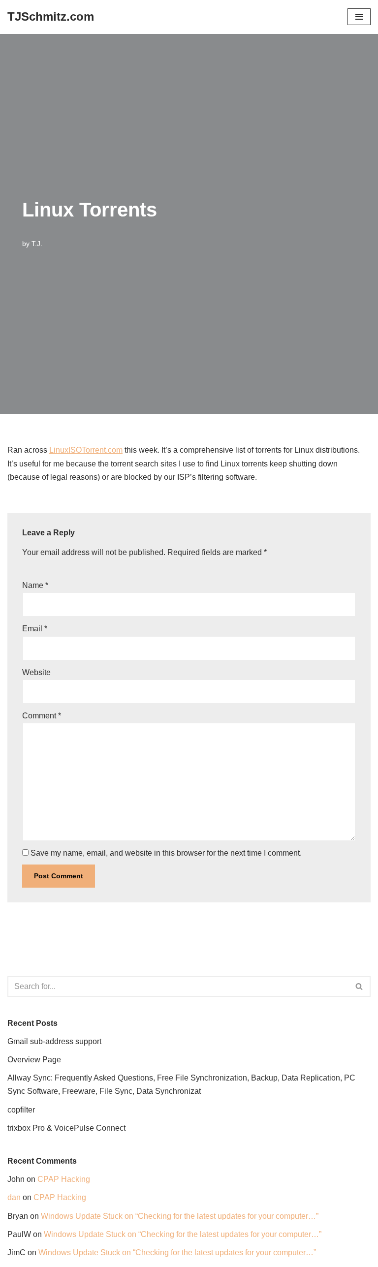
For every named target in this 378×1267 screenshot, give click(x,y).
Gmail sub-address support (54, 1041)
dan (14, 1197)
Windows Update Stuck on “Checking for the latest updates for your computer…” (179, 1216)
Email (34, 628)
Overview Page (34, 1059)
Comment (41, 715)
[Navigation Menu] (359, 16)
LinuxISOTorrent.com (86, 450)
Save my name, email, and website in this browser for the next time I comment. (166, 853)
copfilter (21, 1110)
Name (35, 585)
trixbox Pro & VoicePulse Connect (66, 1128)
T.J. (37, 243)
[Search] (359, 986)
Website (36, 672)
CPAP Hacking (63, 1179)
